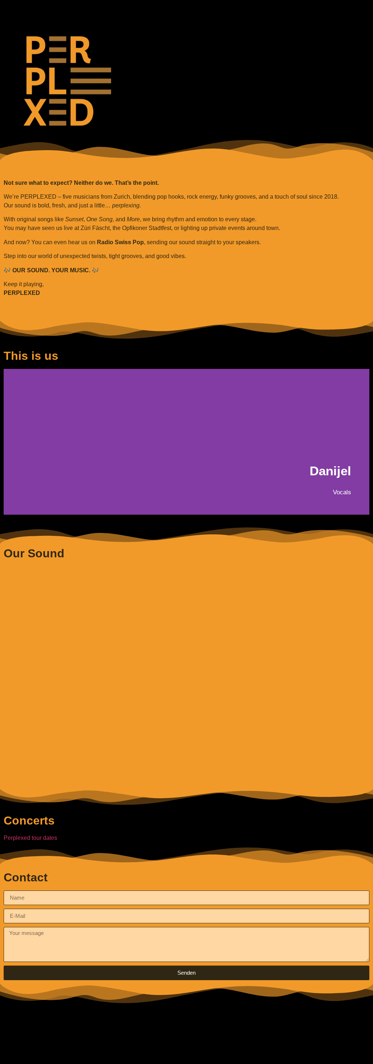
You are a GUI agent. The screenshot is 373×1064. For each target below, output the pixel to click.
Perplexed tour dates (30, 838)
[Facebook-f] (206, 1051)
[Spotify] (146, 1051)
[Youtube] (186, 1051)
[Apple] (166, 1051)
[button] (186, 10)
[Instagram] (226, 1051)
